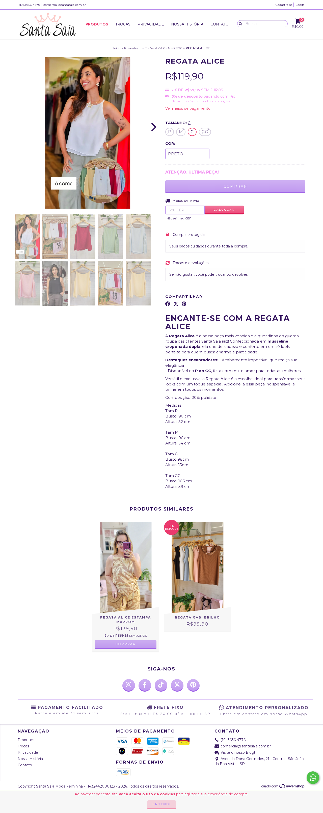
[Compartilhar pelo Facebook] (167, 303)
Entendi (161, 804)
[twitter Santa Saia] (177, 685)
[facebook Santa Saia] (145, 685)
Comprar (125, 644)
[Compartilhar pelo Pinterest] (184, 303)
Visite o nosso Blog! (238, 752)
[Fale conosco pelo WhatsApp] (313, 777)
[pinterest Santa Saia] (193, 685)
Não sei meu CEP (179, 218)
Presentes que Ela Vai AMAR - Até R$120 (153, 48)
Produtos (97, 24)
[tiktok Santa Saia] (161, 685)
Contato (219, 24)
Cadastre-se (283, 5)
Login (300, 5)
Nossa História (187, 24)
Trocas (122, 24)
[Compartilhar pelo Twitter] (176, 303)
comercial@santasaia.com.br (64, 5)
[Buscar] (239, 23)
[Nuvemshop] (283, 787)
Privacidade (151, 24)
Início (117, 48)
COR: (170, 143)
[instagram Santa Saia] (128, 685)
